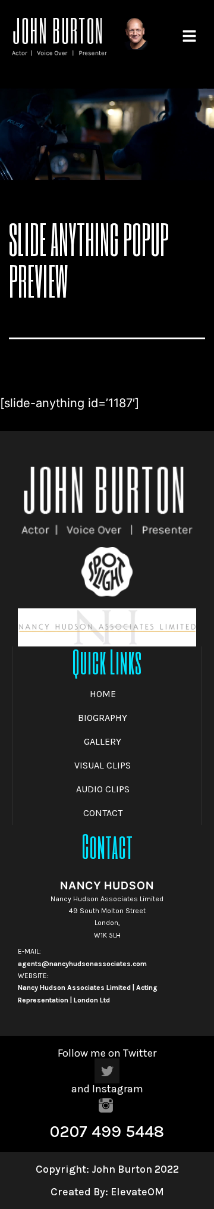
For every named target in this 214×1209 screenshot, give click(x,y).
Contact (102, 813)
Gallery (102, 741)
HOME (103, 693)
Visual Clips (102, 765)
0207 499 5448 (107, 1131)
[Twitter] (107, 1070)
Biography (102, 717)
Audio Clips (103, 789)
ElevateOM (136, 1191)
